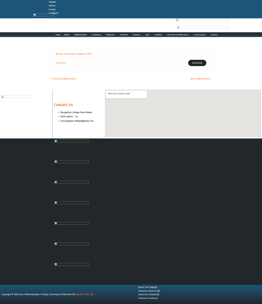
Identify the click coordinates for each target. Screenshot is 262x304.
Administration (80, 34)
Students (137, 34)
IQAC (147, 34)
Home (58, 34)
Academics (96, 34)
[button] (67, 34)
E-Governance (199, 34)
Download (197, 63)
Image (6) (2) (61, 63)
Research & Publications (178, 34)
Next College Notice (201, 79)
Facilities (158, 34)
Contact (214, 34)
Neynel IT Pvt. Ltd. (84, 294)
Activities (124, 34)
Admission (110, 34)
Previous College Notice (62, 79)
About (66, 34)
